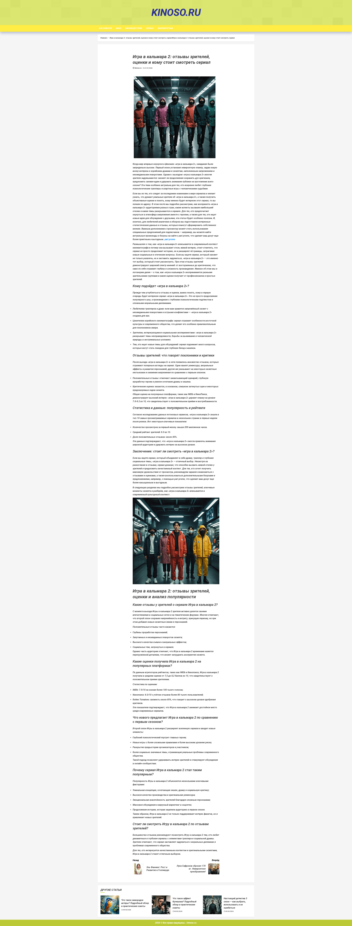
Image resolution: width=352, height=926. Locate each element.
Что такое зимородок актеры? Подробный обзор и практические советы (135, 903)
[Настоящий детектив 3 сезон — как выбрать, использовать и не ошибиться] (212, 904)
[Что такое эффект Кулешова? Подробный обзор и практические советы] (161, 904)
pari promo (170, 239)
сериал (150, 28)
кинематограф (165, 28)
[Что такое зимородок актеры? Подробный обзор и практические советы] (110, 904)
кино (118, 28)
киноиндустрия (133, 28)
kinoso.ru (176, 12)
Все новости (105, 28)
